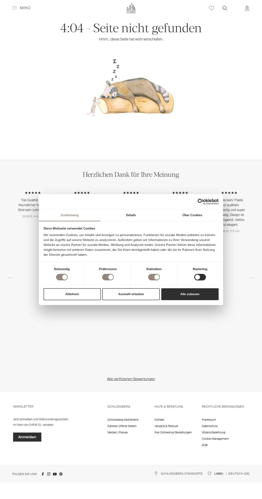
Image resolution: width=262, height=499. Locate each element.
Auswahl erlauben (131, 294)
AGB (205, 445)
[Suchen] (225, 8)
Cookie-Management (215, 439)
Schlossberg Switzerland (122, 419)
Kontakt (159, 419)
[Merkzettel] (211, 8)
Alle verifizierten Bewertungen (131, 379)
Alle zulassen (189, 294)
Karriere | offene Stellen (122, 426)
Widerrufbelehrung (213, 432)
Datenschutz (210, 426)
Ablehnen (72, 294)
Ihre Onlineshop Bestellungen (173, 432)
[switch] (108, 277)
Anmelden (27, 437)
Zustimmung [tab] (70, 215)
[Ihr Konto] (247, 8)
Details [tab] (131, 215)
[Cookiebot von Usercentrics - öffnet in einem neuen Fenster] (201, 202)
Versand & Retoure (166, 426)
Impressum (209, 419)
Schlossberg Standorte (182, 473)
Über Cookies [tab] (192, 215)
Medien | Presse (117, 432)
